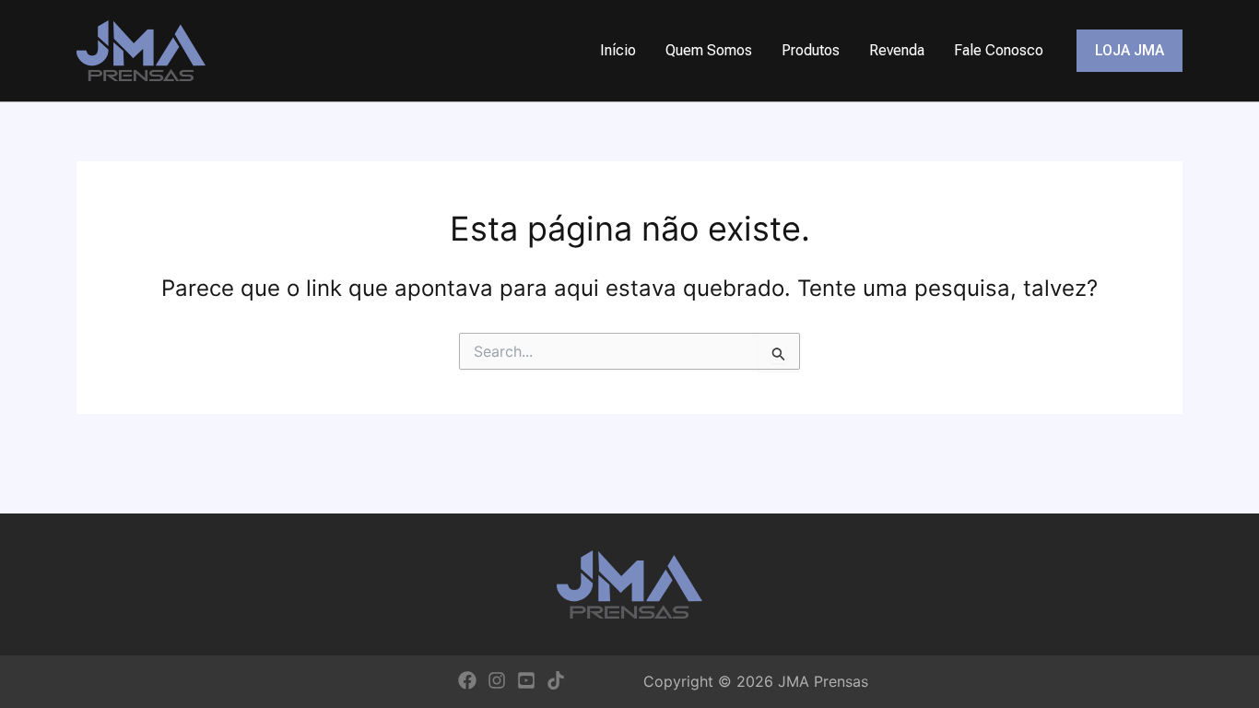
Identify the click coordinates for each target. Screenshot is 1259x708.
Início (618, 50)
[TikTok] (556, 680)
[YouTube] (526, 680)
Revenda (896, 50)
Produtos (811, 50)
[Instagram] (497, 680)
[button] (1130, 51)
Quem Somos (708, 50)
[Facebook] (467, 680)
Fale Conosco (998, 50)
